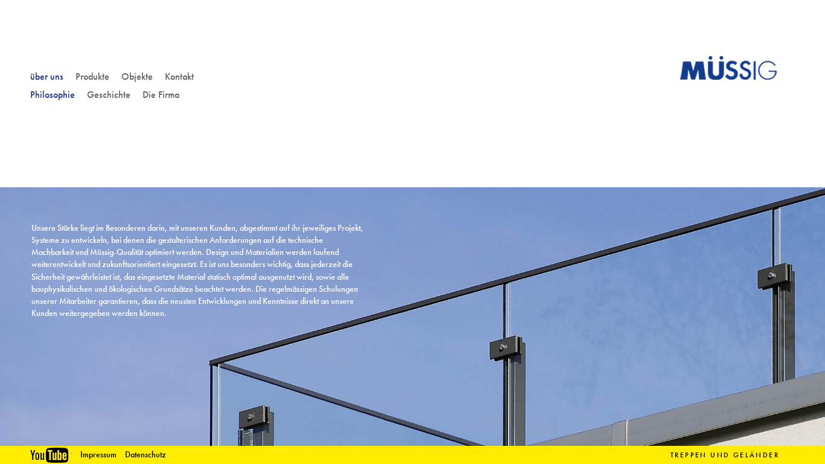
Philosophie (52, 94)
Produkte (92, 76)
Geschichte (108, 94)
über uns (46, 76)
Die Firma (161, 94)
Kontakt (179, 76)
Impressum (98, 455)
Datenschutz (145, 455)
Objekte (137, 76)
